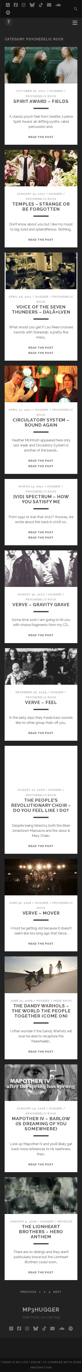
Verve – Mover (41, 913)
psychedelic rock (41, 96)
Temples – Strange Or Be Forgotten (41, 206)
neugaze (64, 1221)
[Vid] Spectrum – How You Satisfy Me (41, 499)
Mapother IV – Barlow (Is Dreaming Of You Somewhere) (41, 1123)
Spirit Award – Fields (41, 101)
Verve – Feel (41, 702)
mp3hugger (41, 1310)
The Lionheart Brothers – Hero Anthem (41, 1231)
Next (57, 1291)
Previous (28, 1291)
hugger (56, 91)
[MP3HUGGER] (9, 24)
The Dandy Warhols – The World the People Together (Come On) (41, 1011)
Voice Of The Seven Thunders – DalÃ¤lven (41, 309)
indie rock (62, 1000)
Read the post (41, 137)
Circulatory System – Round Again (41, 422)
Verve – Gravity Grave (41, 604)
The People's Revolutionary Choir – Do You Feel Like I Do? (41, 805)
